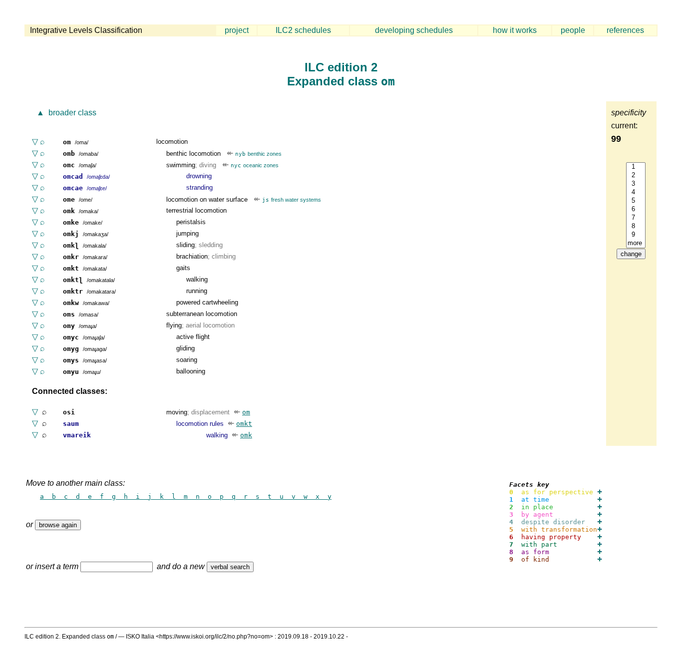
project (237, 30)
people (573, 30)
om (246, 412)
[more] (636, 243)
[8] (636, 226)
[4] (636, 192)
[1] (636, 167)
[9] (636, 235)
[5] (636, 201)
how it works (515, 30)
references (625, 30)
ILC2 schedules (303, 30)
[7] (636, 218)
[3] (636, 184)
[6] (636, 209)
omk (246, 435)
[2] (636, 175)
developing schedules (414, 30)
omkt (244, 423)
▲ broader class (65, 112)
